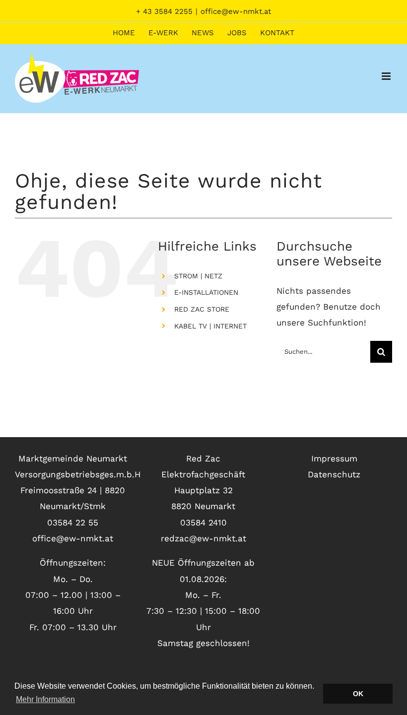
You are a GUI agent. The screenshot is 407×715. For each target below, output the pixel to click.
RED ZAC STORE (201, 309)
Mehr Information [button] (45, 699)
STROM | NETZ (198, 276)
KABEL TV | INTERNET (210, 326)
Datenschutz (334, 474)
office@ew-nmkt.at (236, 11)
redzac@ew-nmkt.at (203, 538)
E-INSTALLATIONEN (206, 292)
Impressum (334, 458)
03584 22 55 (72, 522)
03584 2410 (203, 522)
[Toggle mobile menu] (387, 76)
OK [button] (358, 694)
